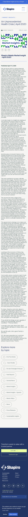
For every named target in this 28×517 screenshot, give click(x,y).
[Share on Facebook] (2, 50)
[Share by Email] (9, 50)
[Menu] (23, 9)
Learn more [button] (5, 510)
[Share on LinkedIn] (5, 50)
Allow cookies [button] (13, 514)
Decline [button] (5, 514)
